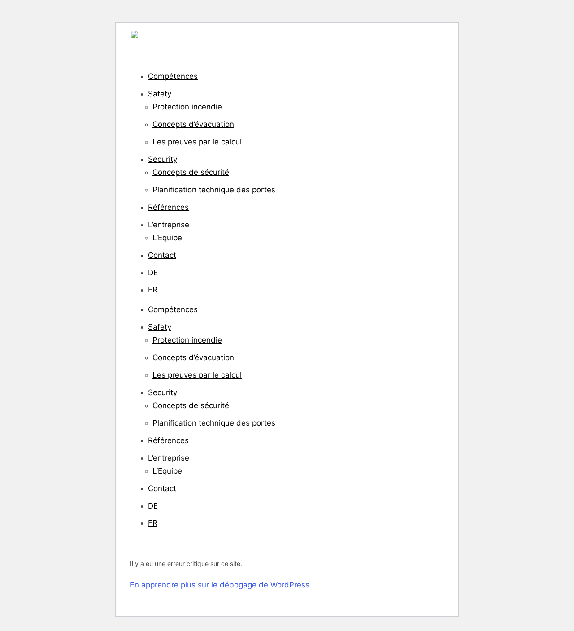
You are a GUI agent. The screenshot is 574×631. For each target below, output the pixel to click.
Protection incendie (187, 106)
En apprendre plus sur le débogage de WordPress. (221, 584)
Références (168, 207)
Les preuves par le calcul (197, 141)
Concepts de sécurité (190, 172)
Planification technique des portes (213, 189)
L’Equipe (167, 237)
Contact (162, 255)
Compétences (173, 76)
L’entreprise (168, 224)
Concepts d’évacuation (193, 124)
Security (162, 159)
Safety (159, 93)
